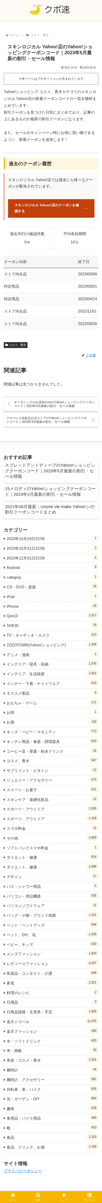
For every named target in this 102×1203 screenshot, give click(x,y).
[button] (92, 809)
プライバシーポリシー (23, 1171)
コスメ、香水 (17, 345)
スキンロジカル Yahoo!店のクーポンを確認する (47, 208)
